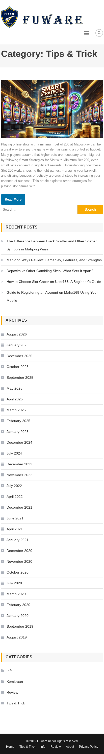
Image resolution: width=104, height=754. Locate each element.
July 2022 (14, 486)
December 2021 (19, 507)
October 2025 (18, 367)
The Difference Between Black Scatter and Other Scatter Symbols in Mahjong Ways (52, 245)
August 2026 (17, 334)
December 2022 (19, 464)
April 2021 (15, 529)
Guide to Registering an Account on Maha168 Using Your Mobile (52, 296)
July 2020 (14, 583)
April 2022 (15, 497)
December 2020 (19, 551)
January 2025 (18, 432)
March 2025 (16, 410)
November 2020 (19, 561)
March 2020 (16, 594)
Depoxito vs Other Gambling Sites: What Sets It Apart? (50, 271)
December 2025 (19, 356)
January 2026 (18, 345)
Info (10, 671)
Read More (13, 199)
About (70, 746)
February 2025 (18, 421)
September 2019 (20, 626)
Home (10, 746)
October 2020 (18, 572)
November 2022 (19, 475)
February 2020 (18, 605)
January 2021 (18, 540)
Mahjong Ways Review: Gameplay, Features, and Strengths (54, 260)
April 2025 (15, 399)
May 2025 (14, 388)
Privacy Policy (88, 746)
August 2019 (17, 637)
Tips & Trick (16, 703)
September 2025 (20, 377)
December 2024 (19, 442)
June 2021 (15, 518)
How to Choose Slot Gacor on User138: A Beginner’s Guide (54, 282)
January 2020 (18, 616)
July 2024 (14, 453)
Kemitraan (15, 682)
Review (12, 692)
